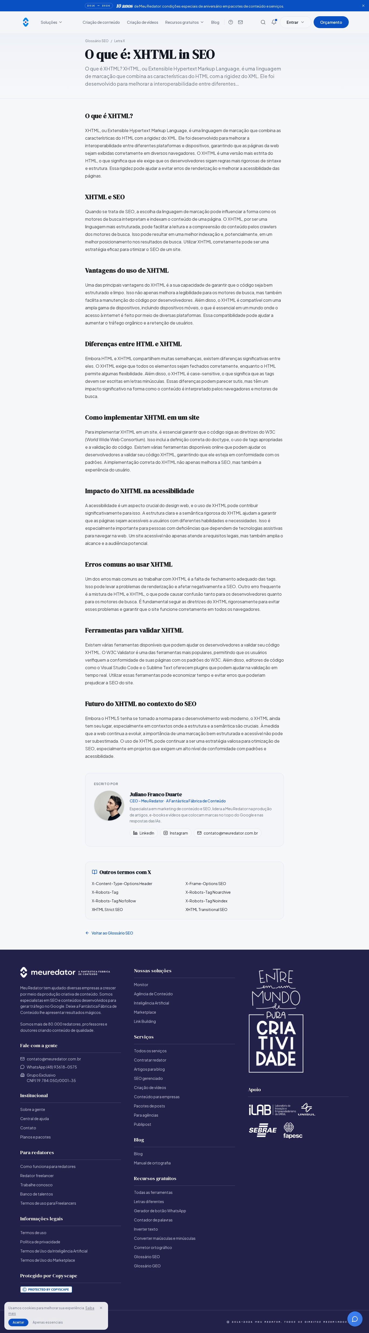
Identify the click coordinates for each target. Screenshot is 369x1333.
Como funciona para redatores (48, 1166)
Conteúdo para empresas (157, 1096)
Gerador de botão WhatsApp (160, 1210)
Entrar (292, 22)
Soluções (49, 22)
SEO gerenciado (148, 1078)
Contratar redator (150, 1059)
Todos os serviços (150, 1050)
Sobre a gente (32, 1109)
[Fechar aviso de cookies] (101, 1308)
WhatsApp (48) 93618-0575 (52, 1066)
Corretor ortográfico (153, 1247)
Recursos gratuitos (182, 22)
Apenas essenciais (48, 1322)
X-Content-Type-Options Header (122, 883)
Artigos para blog (149, 1069)
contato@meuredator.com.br (231, 832)
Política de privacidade (40, 1241)
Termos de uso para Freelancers (48, 1203)
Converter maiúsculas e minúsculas (165, 1238)
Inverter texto (146, 1229)
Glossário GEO (147, 1265)
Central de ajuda (34, 1118)
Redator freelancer (37, 1175)
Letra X (119, 41)
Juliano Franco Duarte (156, 794)
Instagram (179, 832)
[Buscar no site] (263, 22)
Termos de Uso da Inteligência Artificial (54, 1250)
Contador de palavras (153, 1219)
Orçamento (331, 22)
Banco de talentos (36, 1193)
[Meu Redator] (25, 22)
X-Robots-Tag (105, 892)
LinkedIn (147, 832)
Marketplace (145, 1012)
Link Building (145, 1021)
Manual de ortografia (152, 1162)
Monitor (141, 984)
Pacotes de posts (149, 1105)
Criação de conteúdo (101, 22)
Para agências (146, 1115)
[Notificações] (274, 22)
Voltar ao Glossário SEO (112, 932)
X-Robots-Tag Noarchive (208, 892)
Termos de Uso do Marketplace (47, 1260)
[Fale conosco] (240, 22)
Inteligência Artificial (151, 1002)
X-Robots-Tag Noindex (206, 900)
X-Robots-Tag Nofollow (114, 900)
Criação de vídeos (142, 22)
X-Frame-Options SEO (206, 883)
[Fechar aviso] (363, 5)
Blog (215, 22)
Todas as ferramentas (153, 1192)
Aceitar (18, 1322)
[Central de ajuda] (230, 22)
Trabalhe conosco (36, 1184)
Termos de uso (33, 1232)
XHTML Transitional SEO (206, 909)
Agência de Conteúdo (153, 993)
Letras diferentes (149, 1201)
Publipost (142, 1124)
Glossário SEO (97, 41)
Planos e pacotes (35, 1136)
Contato (28, 1127)
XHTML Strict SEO (107, 909)
